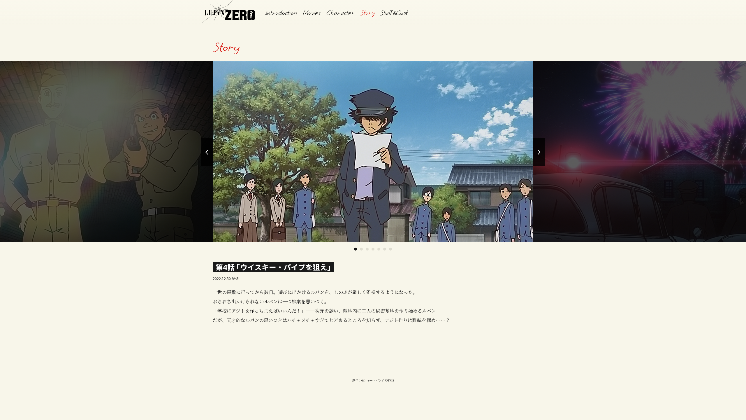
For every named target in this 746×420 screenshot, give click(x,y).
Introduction (281, 12)
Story (367, 12)
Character (340, 12)
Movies (312, 12)
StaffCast (394, 12)
